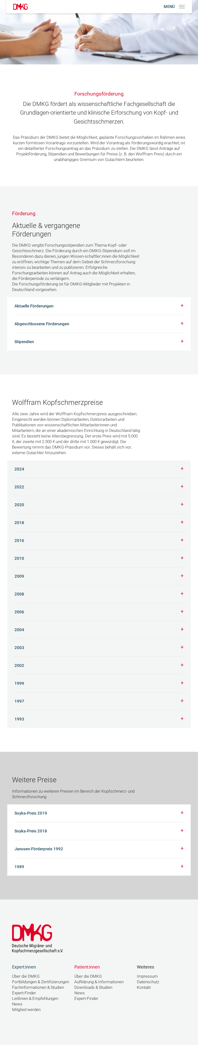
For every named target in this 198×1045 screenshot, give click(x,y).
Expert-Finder (24, 993)
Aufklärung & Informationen (99, 982)
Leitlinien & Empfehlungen (35, 998)
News (17, 1004)
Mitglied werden (26, 1009)
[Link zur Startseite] (20, 6)
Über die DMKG (26, 976)
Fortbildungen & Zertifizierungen (40, 982)
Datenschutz (148, 982)
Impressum (147, 976)
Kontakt (144, 987)
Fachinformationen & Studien (38, 987)
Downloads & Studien (93, 987)
